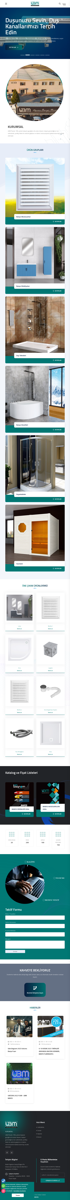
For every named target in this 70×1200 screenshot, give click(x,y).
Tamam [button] (18, 1195)
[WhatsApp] (3, 1186)
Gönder (15, 951)
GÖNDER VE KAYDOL (52, 1180)
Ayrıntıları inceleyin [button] (19, 1191)
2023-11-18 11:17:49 (46, 1042)
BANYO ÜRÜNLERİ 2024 (20, 809)
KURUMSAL (40, 1127)
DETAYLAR (58, 221)
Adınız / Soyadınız (10, 914)
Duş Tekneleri (21, 355)
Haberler (39, 1134)
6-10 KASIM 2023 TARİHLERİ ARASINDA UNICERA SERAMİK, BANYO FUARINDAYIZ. (49, 1051)
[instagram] (3, 1191)
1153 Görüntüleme (46, 1044)
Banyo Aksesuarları (23, 216)
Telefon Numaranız (10, 922)
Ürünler (39, 1130)
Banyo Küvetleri (22, 425)
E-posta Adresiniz (10, 931)
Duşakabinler (21, 494)
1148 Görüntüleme (15, 1044)
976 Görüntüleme (14, 1091)
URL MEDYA (35, 1197)
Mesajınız (8, 939)
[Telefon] (3, 1181)
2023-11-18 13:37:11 (15, 1042)
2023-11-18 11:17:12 (15, 1089)
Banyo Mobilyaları (23, 286)
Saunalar (19, 563)
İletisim (39, 1137)
